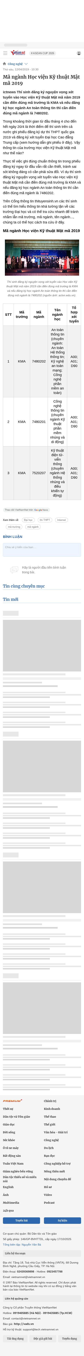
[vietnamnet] (18, 55)
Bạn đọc (49, 1156)
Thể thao (50, 1116)
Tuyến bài (21, 1220)
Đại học (28, 520)
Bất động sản (12, 1156)
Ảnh (6, 1195)
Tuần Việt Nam (13, 1163)
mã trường (14, 526)
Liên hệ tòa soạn (15, 1253)
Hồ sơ (48, 1187)
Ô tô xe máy (11, 1148)
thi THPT (45, 520)
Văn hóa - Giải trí (56, 1132)
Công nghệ (15, 64)
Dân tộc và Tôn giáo (16, 1116)
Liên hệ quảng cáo (16, 1298)
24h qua (8, 1210)
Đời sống (9, 1132)
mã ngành (32, 526)
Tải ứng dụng (15, 1338)
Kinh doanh (52, 1109)
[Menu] (5, 53)
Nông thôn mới (54, 1171)
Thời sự (8, 1109)
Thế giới (49, 1124)
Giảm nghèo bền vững (18, 1171)
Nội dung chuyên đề (57, 1179)
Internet (61, 520)
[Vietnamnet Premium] (12, 1102)
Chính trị (50, 1101)
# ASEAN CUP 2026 (42, 53)
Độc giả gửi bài (43, 1338)
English (8, 1187)
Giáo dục (9, 1124)
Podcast (49, 1202)
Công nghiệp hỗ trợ (57, 1163)
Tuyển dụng (69, 1338)
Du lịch (49, 1148)
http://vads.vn (24, 1324)
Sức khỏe (9, 1140)
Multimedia (11, 1202)
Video (48, 1195)
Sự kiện (62, 1220)
